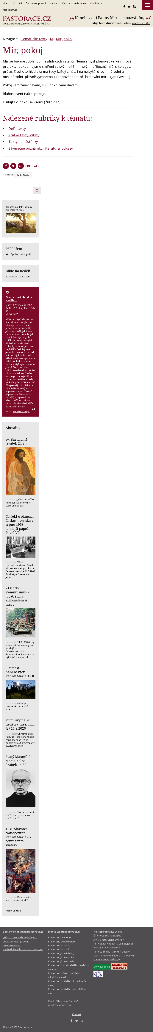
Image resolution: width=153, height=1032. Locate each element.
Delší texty (17, 128)
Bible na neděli (18, 271)
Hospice (103, 935)
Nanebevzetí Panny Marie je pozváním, (110, 17)
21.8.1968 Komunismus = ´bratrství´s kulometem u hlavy (17, 596)
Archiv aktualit (13, 910)
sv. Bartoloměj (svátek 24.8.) (17, 441)
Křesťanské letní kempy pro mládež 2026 (19, 208)
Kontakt (76, 1014)
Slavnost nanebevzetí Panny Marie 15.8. (20, 672)
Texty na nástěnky (23, 141)
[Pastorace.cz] (27, 20)
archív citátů (141, 23)
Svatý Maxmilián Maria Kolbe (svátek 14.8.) (19, 760)
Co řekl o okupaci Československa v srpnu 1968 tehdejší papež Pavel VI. (20, 524)
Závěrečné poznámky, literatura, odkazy (40, 148)
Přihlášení (14, 248)
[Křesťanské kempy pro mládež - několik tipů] (20, 223)
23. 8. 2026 (23, 276)
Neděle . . (11, 300)
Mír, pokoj (64, 39)
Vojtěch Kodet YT (107, 943)
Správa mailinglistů (21, 254)
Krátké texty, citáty (23, 135)
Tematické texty (34, 39)
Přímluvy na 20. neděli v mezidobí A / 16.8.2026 (20, 724)
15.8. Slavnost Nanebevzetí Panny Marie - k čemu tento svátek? (19, 837)
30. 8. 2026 (11, 276)
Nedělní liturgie (21, 411)
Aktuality (13, 428)
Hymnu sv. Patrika (67, 1001)
